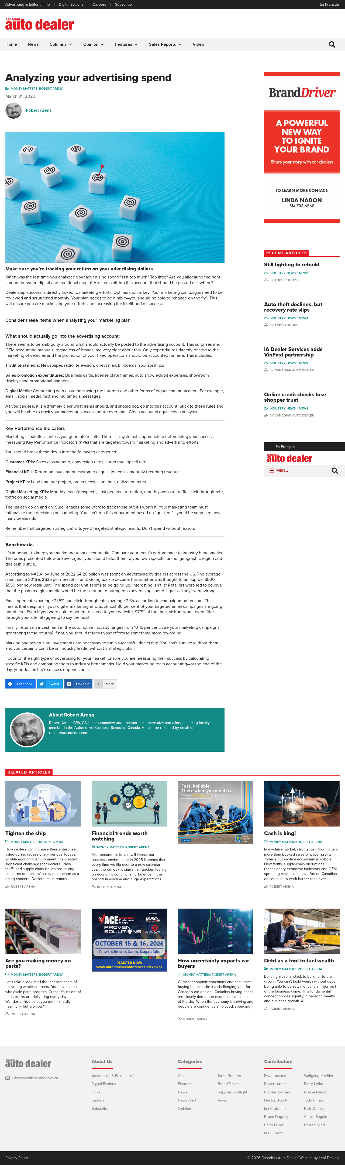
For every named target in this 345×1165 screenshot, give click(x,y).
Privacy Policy (16, 1158)
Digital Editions (71, 4)
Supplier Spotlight (232, 1092)
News (33, 44)
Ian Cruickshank (277, 1109)
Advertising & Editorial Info (27, 4)
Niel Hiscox (273, 1133)
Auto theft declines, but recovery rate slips (293, 307)
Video (198, 44)
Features (123, 44)
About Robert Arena (71, 715)
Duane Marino (315, 1092)
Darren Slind (314, 1125)
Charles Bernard (277, 1092)
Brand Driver (228, 1084)
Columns (58, 44)
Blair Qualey (314, 1109)
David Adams (275, 1076)
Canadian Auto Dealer (294, 370)
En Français (330, 4)
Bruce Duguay (276, 1117)
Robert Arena (39, 110)
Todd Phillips (286, 280)
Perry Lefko (313, 1084)
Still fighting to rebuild (291, 265)
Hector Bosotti (276, 1100)
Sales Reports (162, 44)
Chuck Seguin (315, 1117)
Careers (99, 4)
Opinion (90, 44)
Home (11, 44)
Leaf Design (329, 1158)
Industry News (283, 273)
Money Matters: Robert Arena (37, 88)
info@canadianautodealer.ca (35, 1078)
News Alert (187, 1100)
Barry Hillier (274, 1125)
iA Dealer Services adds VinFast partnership (293, 352)
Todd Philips (314, 1100)
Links (96, 1092)
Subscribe (123, 4)
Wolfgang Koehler (318, 1076)
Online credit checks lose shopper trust (295, 397)
